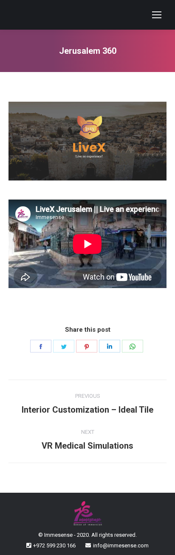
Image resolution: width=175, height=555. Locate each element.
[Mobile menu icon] (157, 15)
